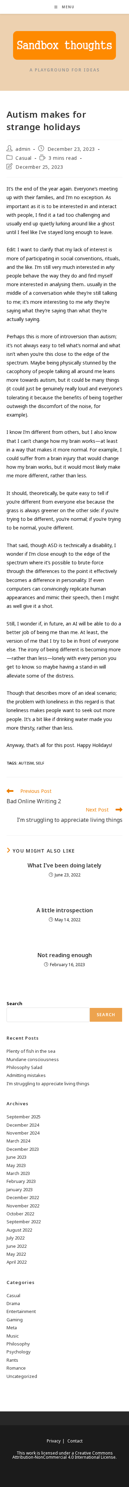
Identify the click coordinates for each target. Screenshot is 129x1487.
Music (13, 1336)
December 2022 (23, 1197)
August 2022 (19, 1230)
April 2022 (16, 1262)
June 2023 (16, 1157)
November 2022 (23, 1206)
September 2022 (24, 1221)
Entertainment (21, 1311)
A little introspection (64, 910)
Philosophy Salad (24, 1067)
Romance (16, 1368)
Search (14, 1003)
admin (22, 149)
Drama (13, 1303)
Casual (23, 158)
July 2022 (15, 1238)
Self (40, 763)
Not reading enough (64, 955)
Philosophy (18, 1344)
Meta (12, 1327)
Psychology (19, 1352)
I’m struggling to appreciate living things (48, 1083)
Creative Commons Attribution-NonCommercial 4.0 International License (64, 1455)
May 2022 (16, 1254)
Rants (12, 1360)
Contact (75, 1441)
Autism (26, 763)
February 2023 (21, 1181)
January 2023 (20, 1189)
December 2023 (23, 1149)
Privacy (54, 1441)
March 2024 (18, 1141)
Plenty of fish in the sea (31, 1051)
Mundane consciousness (33, 1059)
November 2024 (23, 1133)
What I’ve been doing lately (64, 865)
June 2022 (16, 1246)
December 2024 (23, 1125)
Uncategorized (22, 1376)
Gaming (15, 1319)
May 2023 (16, 1165)
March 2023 (18, 1173)
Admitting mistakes (26, 1075)
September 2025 (24, 1117)
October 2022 (20, 1214)
